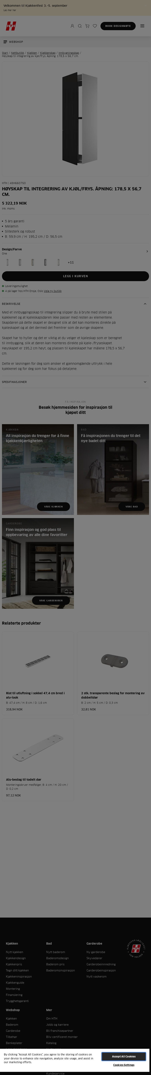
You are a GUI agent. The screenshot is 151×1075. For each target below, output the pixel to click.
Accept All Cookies (123, 1056)
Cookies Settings (123, 1065)
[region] (74, 1061)
